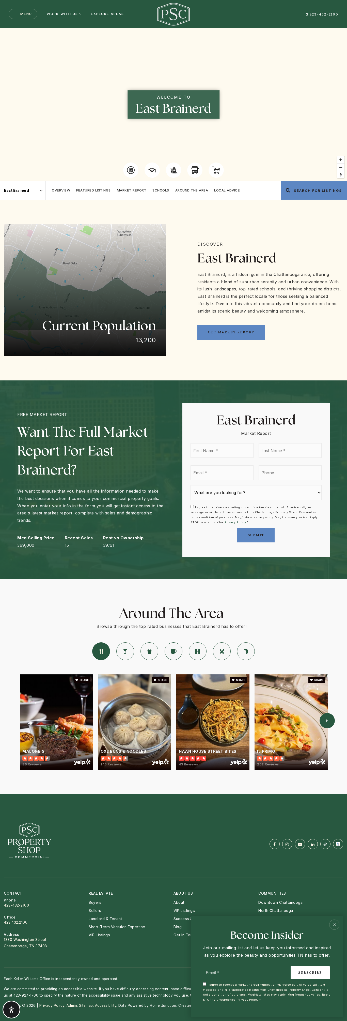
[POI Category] (130, 170)
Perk (173, 651)
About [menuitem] (179, 902)
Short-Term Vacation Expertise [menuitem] (117, 927)
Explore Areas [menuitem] (107, 14)
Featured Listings (93, 190)
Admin (72, 1005)
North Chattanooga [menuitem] (275, 910)
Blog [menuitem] (178, 927)
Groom (222, 651)
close (334, 925)
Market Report (132, 190)
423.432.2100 (15, 922)
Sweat (198, 651)
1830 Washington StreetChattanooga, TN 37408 (25, 942)
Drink (125, 651)
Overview (61, 190)
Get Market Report (231, 332)
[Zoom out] (340, 167)
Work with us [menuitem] (62, 14)
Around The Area (191, 190)
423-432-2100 (323, 14)
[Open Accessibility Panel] (11, 1009)
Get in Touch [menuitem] (185, 935)
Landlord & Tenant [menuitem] (105, 918)
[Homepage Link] (173, 13)
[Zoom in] (340, 160)
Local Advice (227, 190)
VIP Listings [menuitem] (184, 910)
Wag (246, 651)
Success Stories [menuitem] (188, 918)
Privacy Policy (235, 522)
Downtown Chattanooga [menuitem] (280, 902)
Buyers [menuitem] (95, 902)
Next (327, 720)
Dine (101, 651)
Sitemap (86, 1005)
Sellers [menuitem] (95, 910)
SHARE (84, 680)
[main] (173, 411)
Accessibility (106, 1005)
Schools (160, 190)
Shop (149, 651)
